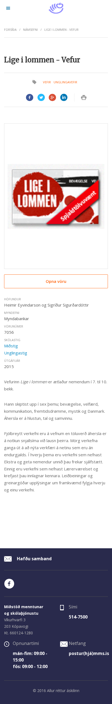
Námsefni (30, 29)
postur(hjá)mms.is (89, 653)
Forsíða (10, 29)
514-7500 (78, 617)
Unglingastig (15, 353)
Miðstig (11, 345)
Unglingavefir (65, 82)
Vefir (47, 82)
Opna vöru (56, 281)
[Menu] (8, 8)
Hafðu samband (34, 559)
